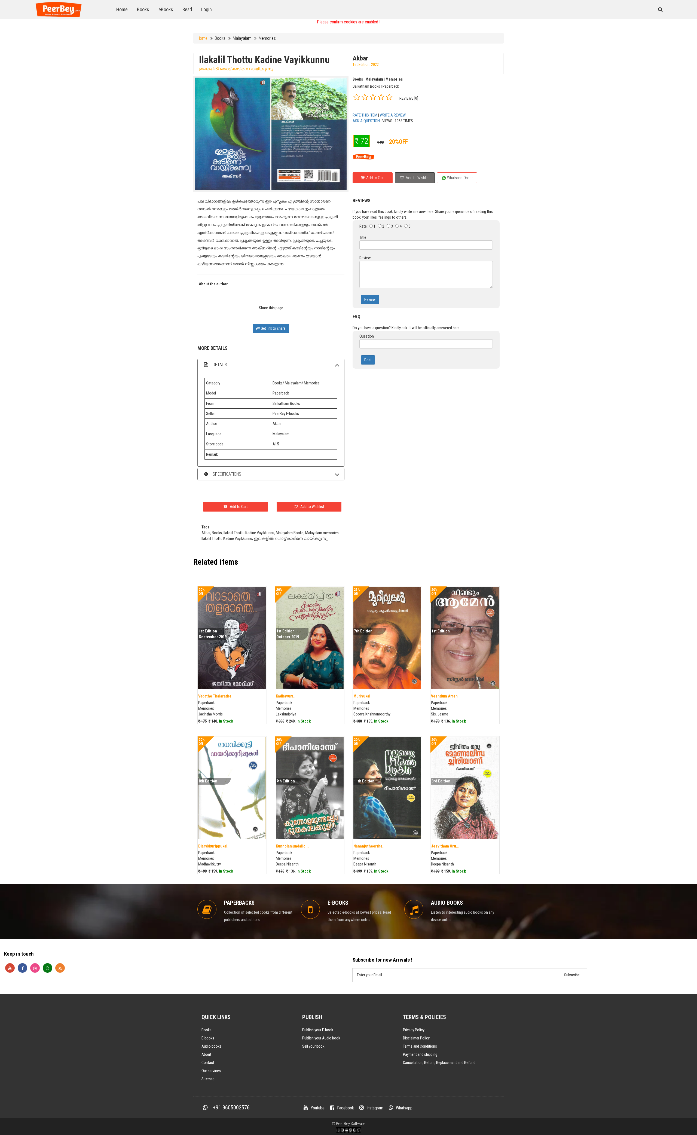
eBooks (165, 9)
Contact (207, 1062)
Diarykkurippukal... (214, 846)
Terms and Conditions (420, 1046)
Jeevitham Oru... (445, 846)
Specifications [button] (226, 474)
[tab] (271, 365)
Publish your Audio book (321, 1038)
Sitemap (208, 1078)
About (206, 1054)
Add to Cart (375, 177)
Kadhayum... (286, 696)
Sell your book (313, 1046)
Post (368, 360)
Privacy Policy (413, 1029)
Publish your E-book (317, 1029)
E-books (207, 1038)
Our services (211, 1070)
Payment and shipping (420, 1054)
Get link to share (273, 328)
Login (206, 9)
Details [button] (219, 364)
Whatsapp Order (459, 177)
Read (187, 9)
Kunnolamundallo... (292, 846)
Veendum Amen (444, 696)
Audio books (211, 1046)
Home (122, 9)
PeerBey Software (350, 1123)
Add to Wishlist (417, 177)
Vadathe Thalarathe (214, 696)
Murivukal (361, 696)
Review (369, 299)
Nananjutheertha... (369, 846)
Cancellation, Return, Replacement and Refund (439, 1062)
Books (143, 9)
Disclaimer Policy (416, 1038)
